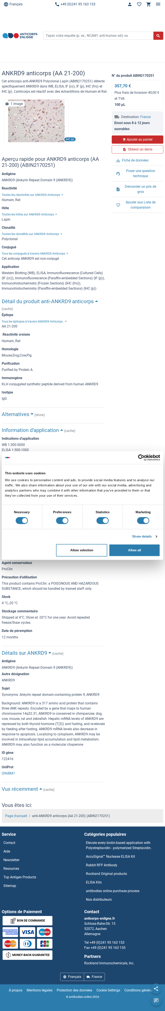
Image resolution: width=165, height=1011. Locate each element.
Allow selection (81, 550)
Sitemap (9, 886)
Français (16, 4)
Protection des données (74, 990)
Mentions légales (39, 990)
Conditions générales (140, 990)
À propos (15, 990)
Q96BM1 (8, 773)
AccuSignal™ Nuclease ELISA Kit (110, 856)
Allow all (134, 550)
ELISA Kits (94, 882)
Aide (6, 851)
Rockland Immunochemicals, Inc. (109, 963)
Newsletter (11, 860)
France (145, 117)
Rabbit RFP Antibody (101, 865)
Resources (11, 869)
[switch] (62, 520)
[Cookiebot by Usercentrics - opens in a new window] (141, 457)
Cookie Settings (108, 990)
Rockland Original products (106, 874)
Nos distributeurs (99, 899)
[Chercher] (158, 36)
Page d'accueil (16, 816)
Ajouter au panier (140, 139)
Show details (142, 536)
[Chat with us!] (156, 1001)
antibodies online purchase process (112, 891)
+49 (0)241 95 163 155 (108, 948)
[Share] (156, 988)
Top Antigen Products (19, 877)
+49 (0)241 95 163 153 (78, 4)
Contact (9, 843)
